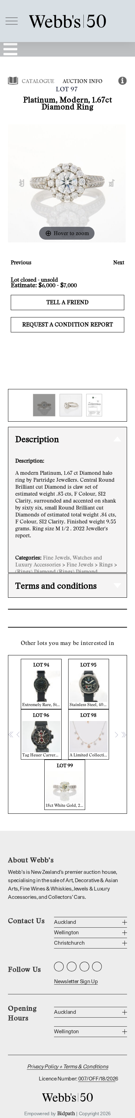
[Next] (112, 183)
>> (123, 734)
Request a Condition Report (67, 324)
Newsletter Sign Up (76, 981)
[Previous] (22, 183)
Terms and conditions (56, 585)
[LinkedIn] (84, 966)
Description (37, 438)
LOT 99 (65, 785)
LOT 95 (89, 684)
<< (11, 734)
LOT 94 (42, 684)
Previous (21, 262)
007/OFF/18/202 (97, 1079)
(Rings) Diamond (35, 571)
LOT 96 (42, 734)
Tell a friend (67, 302)
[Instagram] (59, 966)
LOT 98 (89, 734)
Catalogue (38, 81)
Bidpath (66, 1113)
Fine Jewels (79, 564)
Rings (106, 564)
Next (118, 262)
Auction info (82, 81)
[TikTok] (97, 966)
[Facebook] (71, 966)
